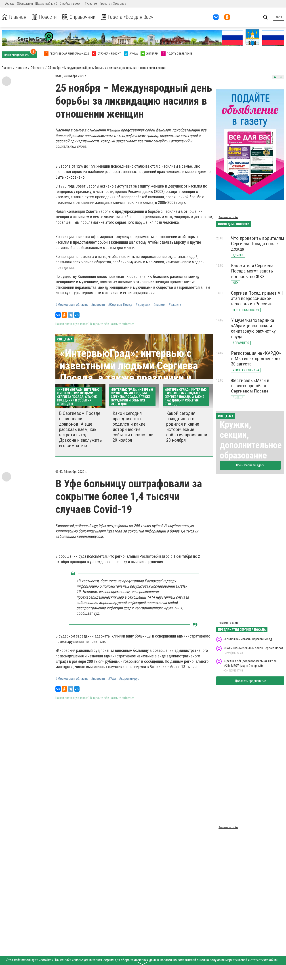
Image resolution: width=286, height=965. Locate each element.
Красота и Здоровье (112, 3)
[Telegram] (70, 315)
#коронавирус (129, 679)
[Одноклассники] (64, 315)
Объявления (25, 3)
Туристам (91, 3)
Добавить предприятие (250, 681)
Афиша (10, 3)
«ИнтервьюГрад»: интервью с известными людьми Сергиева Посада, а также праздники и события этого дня (129, 372)
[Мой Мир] (77, 315)
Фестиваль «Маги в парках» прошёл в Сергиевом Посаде (250, 386)
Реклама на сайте (228, 217)
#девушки (143, 305)
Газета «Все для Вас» (130, 17)
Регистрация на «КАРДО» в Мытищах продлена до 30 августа (256, 359)
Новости (48, 17)
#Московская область (71, 305)
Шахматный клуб (46, 3)
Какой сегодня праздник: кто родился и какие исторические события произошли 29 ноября (133, 427)
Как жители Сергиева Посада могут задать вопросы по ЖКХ (252, 271)
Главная (17, 17)
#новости (98, 305)
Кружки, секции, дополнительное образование (251, 440)
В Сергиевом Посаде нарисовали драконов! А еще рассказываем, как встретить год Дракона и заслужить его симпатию (80, 429)
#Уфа (112, 679)
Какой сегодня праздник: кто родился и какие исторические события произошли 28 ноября (186, 427)
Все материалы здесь (250, 465)
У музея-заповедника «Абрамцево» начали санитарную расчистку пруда (253, 328)
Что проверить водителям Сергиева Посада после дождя (257, 244)
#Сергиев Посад (120, 305)
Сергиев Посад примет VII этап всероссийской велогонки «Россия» (257, 298)
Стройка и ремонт (70, 3)
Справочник (82, 17)
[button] (275, 77)
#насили (159, 305)
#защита (175, 305)
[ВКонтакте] (58, 315)
